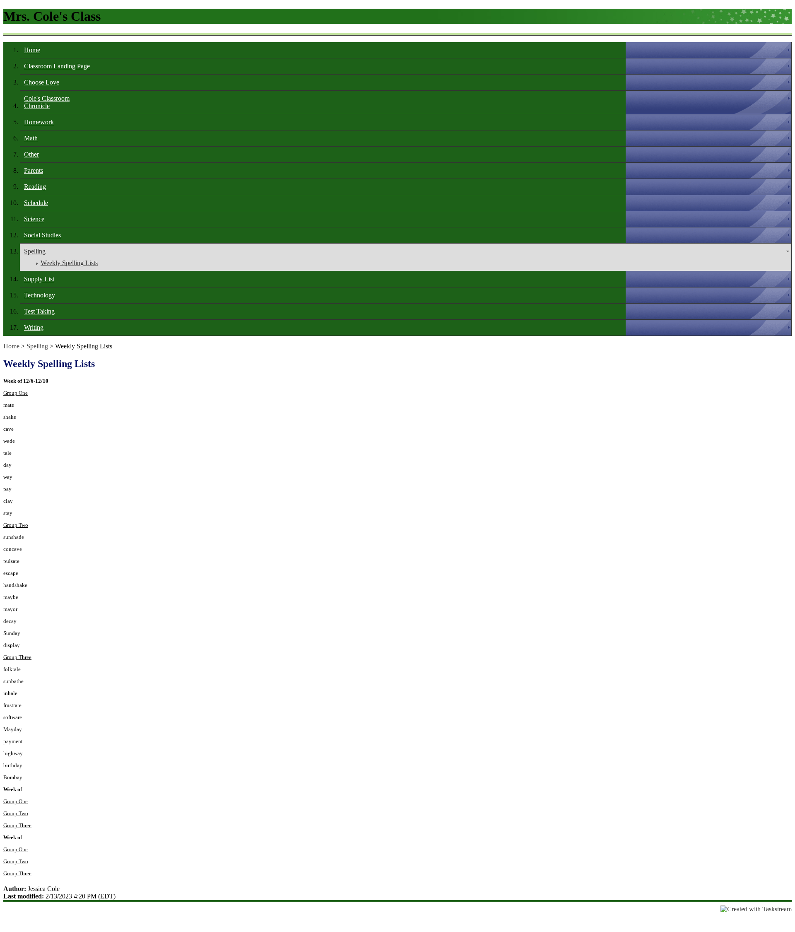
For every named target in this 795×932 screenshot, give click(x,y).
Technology (39, 295)
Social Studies (42, 235)
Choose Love (41, 82)
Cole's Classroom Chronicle (47, 102)
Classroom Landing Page (57, 66)
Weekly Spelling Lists (69, 262)
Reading (35, 186)
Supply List (39, 278)
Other (31, 154)
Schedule (36, 202)
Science (34, 218)
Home (32, 49)
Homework (39, 122)
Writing (33, 327)
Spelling (35, 251)
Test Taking (39, 311)
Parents (33, 170)
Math (31, 138)
